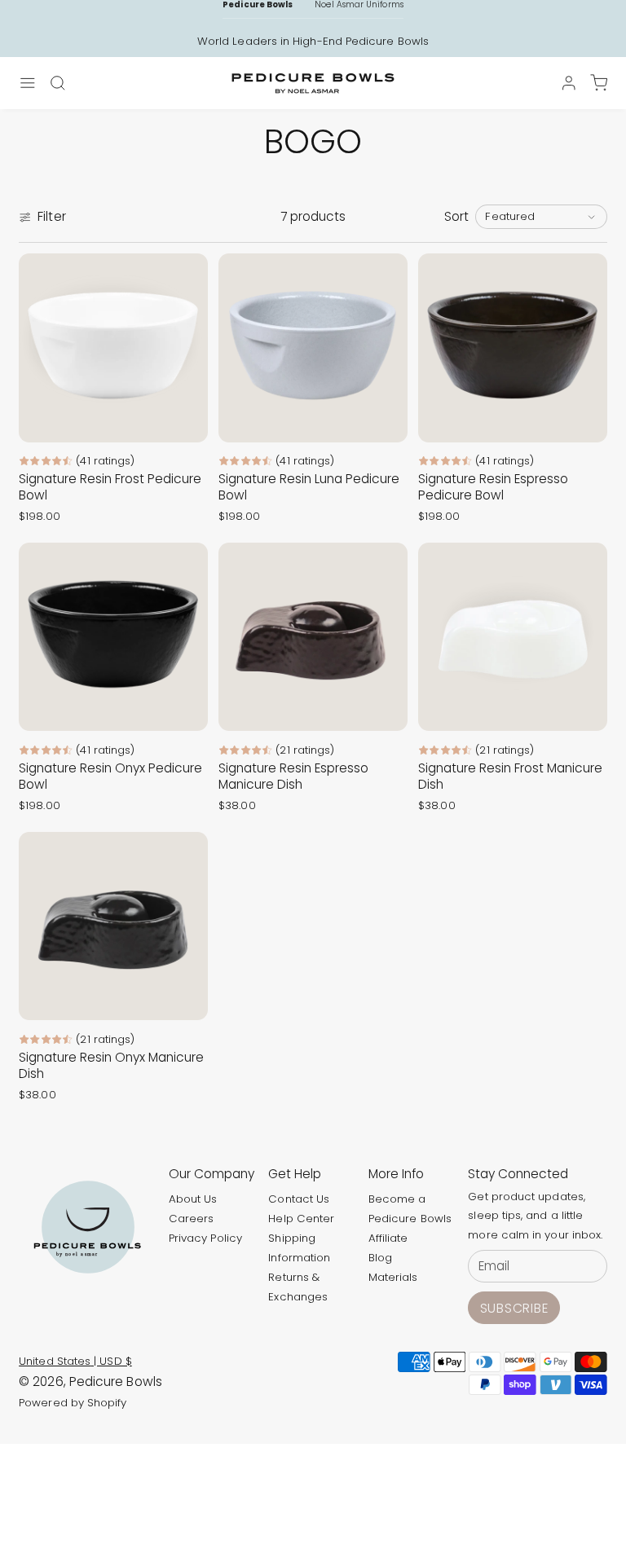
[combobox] (541, 217)
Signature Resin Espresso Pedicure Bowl (493, 487)
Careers (191, 1218)
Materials (393, 1277)
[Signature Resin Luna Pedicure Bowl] (313, 347)
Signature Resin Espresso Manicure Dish (293, 776)
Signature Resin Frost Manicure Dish (510, 776)
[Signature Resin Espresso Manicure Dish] (313, 637)
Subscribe (514, 1308)
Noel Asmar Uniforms (359, 5)
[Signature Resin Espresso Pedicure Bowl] (512, 347)
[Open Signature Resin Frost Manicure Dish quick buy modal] (584, 709)
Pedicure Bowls (258, 5)
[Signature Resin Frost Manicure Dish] (512, 637)
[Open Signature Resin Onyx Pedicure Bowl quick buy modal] (185, 709)
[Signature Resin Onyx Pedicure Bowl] (113, 637)
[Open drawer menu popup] (27, 83)
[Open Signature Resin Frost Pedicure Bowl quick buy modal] (185, 420)
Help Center (301, 1218)
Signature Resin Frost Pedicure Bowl (110, 487)
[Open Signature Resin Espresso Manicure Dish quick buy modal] (385, 709)
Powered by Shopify (72, 1402)
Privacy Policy (205, 1238)
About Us (193, 1199)
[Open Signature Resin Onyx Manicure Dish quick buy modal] (185, 998)
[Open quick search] (57, 83)
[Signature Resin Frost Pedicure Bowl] (113, 347)
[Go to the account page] (569, 83)
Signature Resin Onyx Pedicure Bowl (110, 776)
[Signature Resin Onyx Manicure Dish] (113, 926)
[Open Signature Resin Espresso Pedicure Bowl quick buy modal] (584, 420)
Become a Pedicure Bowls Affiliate (410, 1218)
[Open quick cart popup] (599, 83)
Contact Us (298, 1199)
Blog (380, 1257)
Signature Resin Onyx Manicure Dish (111, 1065)
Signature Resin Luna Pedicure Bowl (308, 487)
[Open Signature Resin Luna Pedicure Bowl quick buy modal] (385, 420)
